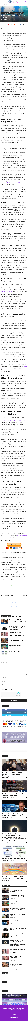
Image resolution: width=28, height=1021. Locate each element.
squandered (18, 537)
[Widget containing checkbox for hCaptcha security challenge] (11, 694)
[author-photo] (14, 608)
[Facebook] (2, 24)
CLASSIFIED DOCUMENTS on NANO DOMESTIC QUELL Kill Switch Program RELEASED (17, 628)
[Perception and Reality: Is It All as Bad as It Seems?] (5, 916)
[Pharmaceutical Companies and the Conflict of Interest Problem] (4, 640)
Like (25, 709)
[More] (23, 24)
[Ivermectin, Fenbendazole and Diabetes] (4, 653)
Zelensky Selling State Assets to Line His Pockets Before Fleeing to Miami (7, 595)
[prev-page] (2, 658)
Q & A (9, 13)
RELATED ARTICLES (6, 616)
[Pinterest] (8, 24)
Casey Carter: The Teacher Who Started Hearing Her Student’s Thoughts (16, 935)
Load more (14, 969)
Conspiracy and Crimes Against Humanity (11, 4)
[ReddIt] (14, 24)
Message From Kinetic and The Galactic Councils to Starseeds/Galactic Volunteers (16, 957)
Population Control (5, 13)
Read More (14, 751)
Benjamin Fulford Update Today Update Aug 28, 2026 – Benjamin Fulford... (14, 814)
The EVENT (13, 13)
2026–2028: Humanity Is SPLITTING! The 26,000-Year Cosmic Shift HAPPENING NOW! (16, 634)
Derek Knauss (5, 19)
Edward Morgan (5, 777)
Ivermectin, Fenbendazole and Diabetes (14, 858)
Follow (24, 712)
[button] (26, 2)
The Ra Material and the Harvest (17, 901)
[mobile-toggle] (2, 2)
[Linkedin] (17, 24)
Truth (17, 13)
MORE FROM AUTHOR (16, 616)
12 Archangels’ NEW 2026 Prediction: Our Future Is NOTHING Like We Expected (17, 621)
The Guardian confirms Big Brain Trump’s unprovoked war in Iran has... (14, 794)
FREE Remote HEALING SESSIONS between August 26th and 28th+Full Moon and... (13, 878)
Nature (20, 12)
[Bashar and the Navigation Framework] (4, 646)
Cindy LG (3, 842)
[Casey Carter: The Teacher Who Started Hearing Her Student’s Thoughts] (5, 935)
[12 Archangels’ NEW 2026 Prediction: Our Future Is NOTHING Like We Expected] (4, 621)
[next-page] (4, 658)
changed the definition (6, 291)
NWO (23, 12)
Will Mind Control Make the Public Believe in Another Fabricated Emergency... (12, 774)
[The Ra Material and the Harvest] (5, 903)
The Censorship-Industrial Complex (21, 594)
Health (17, 12)
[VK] (20, 24)
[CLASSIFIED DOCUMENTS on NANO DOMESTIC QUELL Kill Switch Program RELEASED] (4, 627)
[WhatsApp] (11, 24)
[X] (5, 24)
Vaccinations (21, 13)
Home (2, 4)
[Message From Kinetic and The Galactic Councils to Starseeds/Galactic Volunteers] (5, 958)
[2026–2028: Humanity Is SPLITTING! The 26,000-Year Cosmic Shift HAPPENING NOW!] (4, 634)
